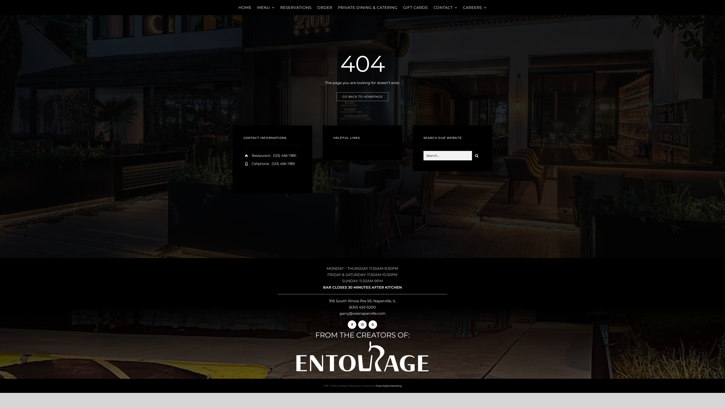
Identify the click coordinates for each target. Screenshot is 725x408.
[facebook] (248, 176)
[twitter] (258, 176)
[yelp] (373, 324)
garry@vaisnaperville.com (362, 313)
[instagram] (268, 176)
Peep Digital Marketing (389, 385)
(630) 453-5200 (362, 307)
